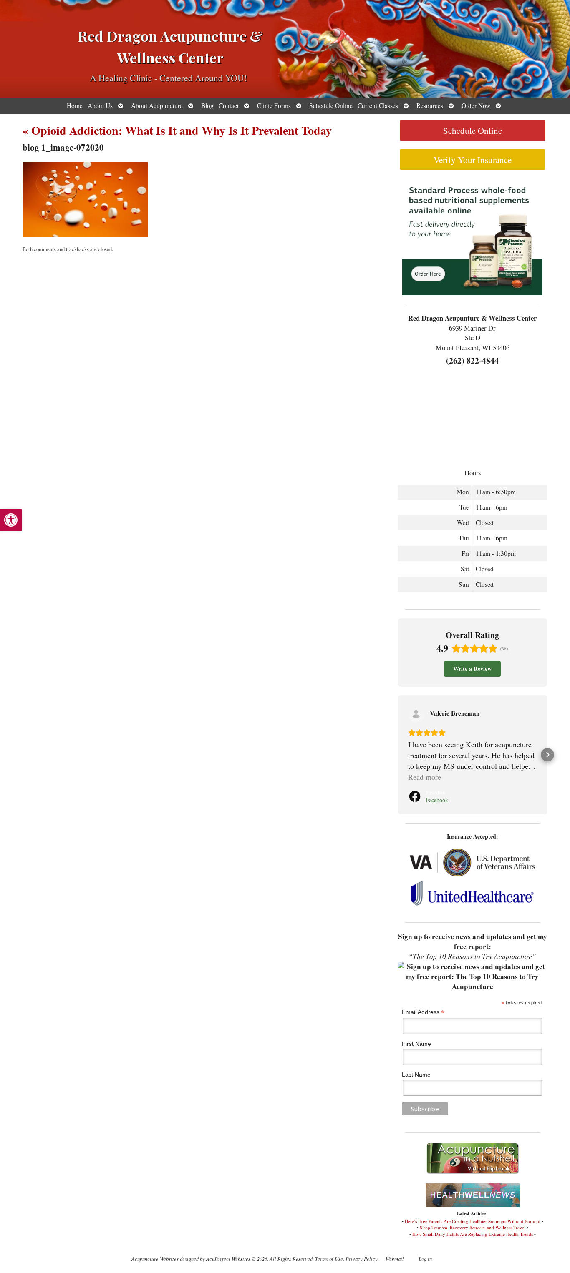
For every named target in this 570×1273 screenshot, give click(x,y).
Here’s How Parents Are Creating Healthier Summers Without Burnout (472, 1221)
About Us (100, 105)
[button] (11, 520)
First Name (416, 1043)
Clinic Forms (274, 105)
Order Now (476, 105)
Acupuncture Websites (155, 1258)
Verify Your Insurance (473, 160)
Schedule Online (331, 105)
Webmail (395, 1258)
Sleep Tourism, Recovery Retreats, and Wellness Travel (472, 1227)
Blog (207, 105)
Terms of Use (329, 1258)
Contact (229, 105)
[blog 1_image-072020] (85, 235)
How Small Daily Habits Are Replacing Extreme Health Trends (472, 1234)
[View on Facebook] (416, 714)
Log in (425, 1258)
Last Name (416, 1074)
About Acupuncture (157, 105)
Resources (429, 105)
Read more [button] (424, 777)
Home (75, 105)
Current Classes (378, 105)
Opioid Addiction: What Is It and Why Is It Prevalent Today (177, 130)
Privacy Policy (362, 1258)
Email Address (423, 1012)
